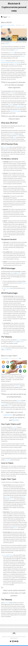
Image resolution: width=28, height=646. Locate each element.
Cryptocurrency (11, 25)
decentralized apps (19, 106)
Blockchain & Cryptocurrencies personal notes (14, 7)
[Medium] (15, 641)
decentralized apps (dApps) (7, 62)
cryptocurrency (7, 415)
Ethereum (13, 42)
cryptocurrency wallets (15, 111)
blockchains (17, 385)
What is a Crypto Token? (9, 356)
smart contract (6, 147)
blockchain (7, 43)
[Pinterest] (17, 641)
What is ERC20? (6, 22)
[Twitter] (10, 641)
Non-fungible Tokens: (8, 555)
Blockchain (3, 25)
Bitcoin (24, 376)
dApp (10, 349)
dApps (11, 273)
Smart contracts (6, 288)
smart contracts (17, 62)
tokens (14, 341)
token (15, 64)
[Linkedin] (13, 641)
